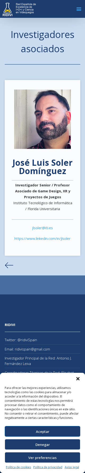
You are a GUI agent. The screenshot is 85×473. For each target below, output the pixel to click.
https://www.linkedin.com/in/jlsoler (42, 238)
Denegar (42, 444)
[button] (78, 378)
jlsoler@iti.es (42, 227)
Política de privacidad (47, 467)
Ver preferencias (42, 457)
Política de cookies (18, 467)
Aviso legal (72, 467)
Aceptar (42, 431)
